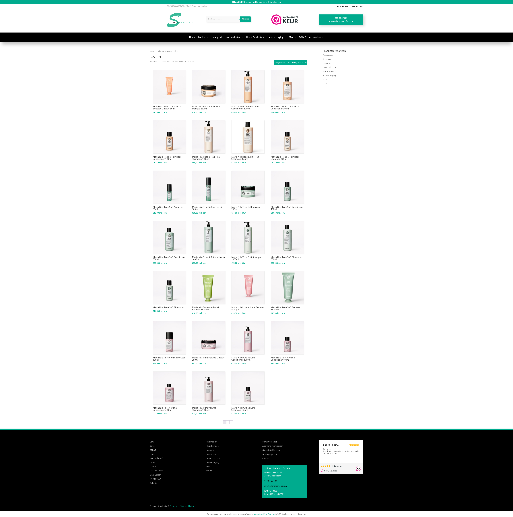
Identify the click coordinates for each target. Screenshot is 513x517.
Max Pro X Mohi (157, 470)
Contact (265, 458)
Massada (154, 466)
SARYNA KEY (155, 479)
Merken (202, 37)
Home (192, 37)
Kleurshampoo (212, 446)
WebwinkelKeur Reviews (264, 514)
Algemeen (327, 59)
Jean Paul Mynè (156, 458)
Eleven (152, 454)
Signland (173, 506)
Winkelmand (343, 6)
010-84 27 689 (341, 18)
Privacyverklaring (269, 441)
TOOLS (302, 37)
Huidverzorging (275, 37)
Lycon (152, 462)
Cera (152, 441)
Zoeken (245, 19)
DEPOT (153, 450)
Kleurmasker (211, 441)
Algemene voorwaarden (272, 446)
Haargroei (217, 37)
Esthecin (153, 483)
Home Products (254, 37)
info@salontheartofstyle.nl (341, 21)
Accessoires (315, 37)
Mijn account (357, 6)
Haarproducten (232, 37)
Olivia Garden (155, 475)
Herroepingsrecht (269, 454)
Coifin (152, 446)
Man (291, 37)
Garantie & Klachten (271, 450)
